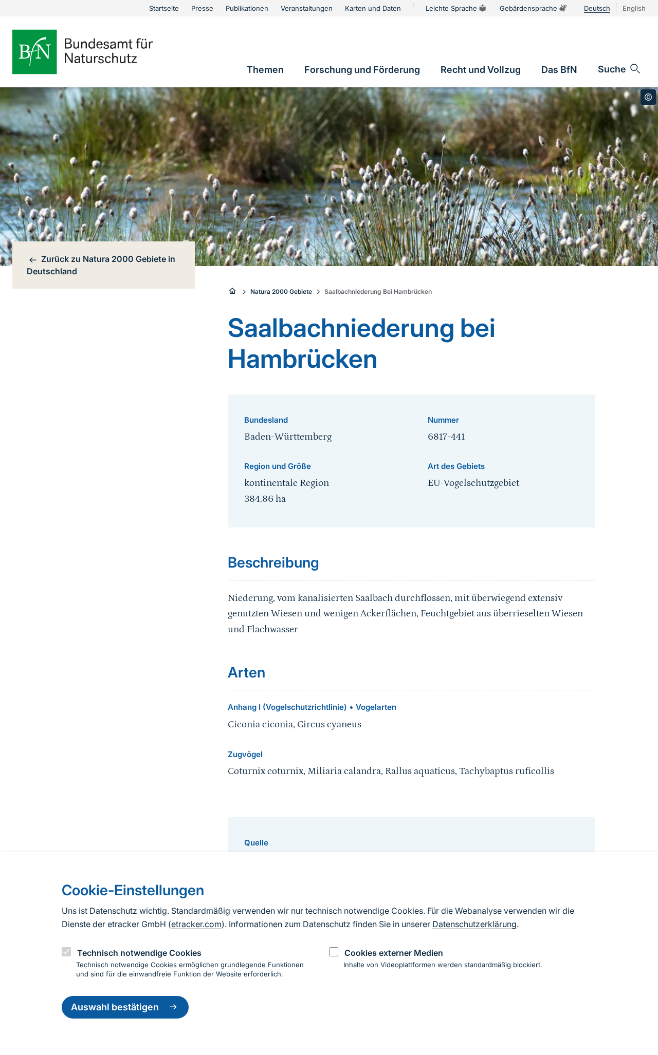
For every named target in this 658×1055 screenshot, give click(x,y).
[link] (265, 69)
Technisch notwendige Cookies (139, 953)
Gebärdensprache (528, 8)
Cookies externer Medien (393, 953)
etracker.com (196, 924)
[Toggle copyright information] (648, 97)
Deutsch (597, 8)
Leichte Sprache (451, 8)
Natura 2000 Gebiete (281, 291)
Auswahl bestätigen (115, 1007)
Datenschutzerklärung (474, 924)
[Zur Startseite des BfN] (99, 52)
